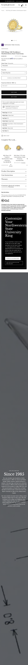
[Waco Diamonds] (19, 1)
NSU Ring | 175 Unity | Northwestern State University (19, 157)
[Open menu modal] (25, 5)
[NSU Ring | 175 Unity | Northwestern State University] (19, 147)
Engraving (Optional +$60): (8, 82)
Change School (4, 48)
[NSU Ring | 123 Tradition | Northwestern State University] (7, 147)
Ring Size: (3, 69)
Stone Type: (7, 63)
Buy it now (14, 96)
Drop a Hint (6, 135)
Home (2, 10)
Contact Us (15, 107)
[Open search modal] (19, 5)
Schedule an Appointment (14, 78)
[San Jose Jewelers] (9, 1)
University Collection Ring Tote (10, 195)
